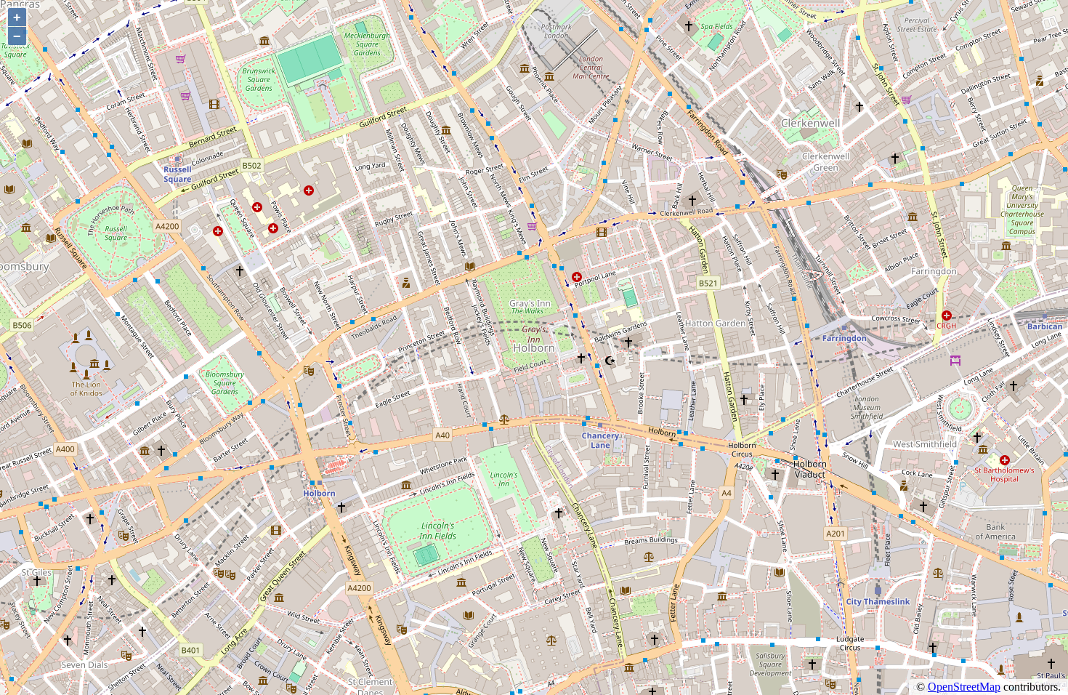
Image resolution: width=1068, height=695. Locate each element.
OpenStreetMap (964, 686)
